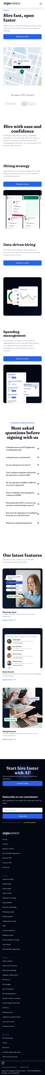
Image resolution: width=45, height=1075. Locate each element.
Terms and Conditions (9, 1067)
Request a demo (22, 37)
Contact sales (22, 783)
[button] (40, 3)
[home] (12, 3)
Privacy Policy (24, 1067)
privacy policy (30, 822)
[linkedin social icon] (3, 1063)
